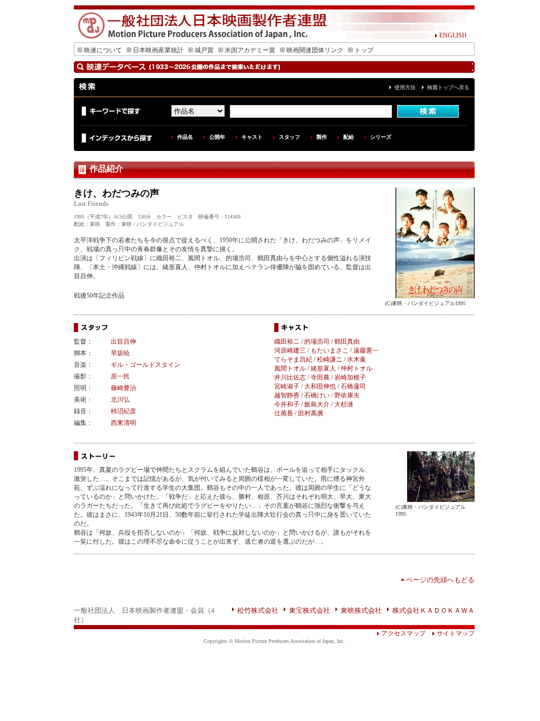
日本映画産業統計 (158, 50)
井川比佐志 (290, 377)
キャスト (252, 137)
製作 (321, 137)
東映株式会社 (361, 610)
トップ (363, 50)
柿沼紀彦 (123, 411)
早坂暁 (120, 353)
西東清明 (123, 422)
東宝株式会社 (309, 610)
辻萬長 (283, 413)
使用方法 (405, 87)
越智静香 (287, 395)
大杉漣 (343, 404)
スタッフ (289, 137)
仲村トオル (356, 368)
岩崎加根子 (350, 377)
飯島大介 (317, 404)
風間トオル (290, 368)
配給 (348, 137)
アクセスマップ (403, 633)
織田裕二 (287, 341)
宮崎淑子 (287, 386)
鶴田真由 (347, 341)
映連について (103, 50)
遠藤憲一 (366, 350)
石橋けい (317, 395)
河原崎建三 (290, 350)
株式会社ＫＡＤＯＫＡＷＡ (433, 610)
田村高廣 (310, 413)
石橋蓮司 (353, 386)
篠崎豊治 (123, 388)
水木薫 (356, 359)
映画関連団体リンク (314, 50)
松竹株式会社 (257, 610)
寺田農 (320, 377)
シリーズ (380, 137)
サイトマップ (456, 633)
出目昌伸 (123, 341)
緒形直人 (323, 368)
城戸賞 (204, 50)
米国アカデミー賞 (250, 50)
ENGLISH (453, 35)
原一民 (120, 376)
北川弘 (120, 399)
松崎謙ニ (329, 359)
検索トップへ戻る (448, 87)
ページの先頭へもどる (440, 580)
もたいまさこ (330, 350)
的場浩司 (317, 341)
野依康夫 (347, 395)
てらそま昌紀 (293, 359)
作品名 (185, 137)
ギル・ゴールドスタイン (145, 364)
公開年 (217, 137)
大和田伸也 (320, 386)
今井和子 (287, 404)
